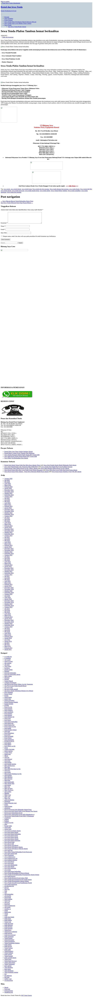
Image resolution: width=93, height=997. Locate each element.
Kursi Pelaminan (9, 733)
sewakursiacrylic (9, 886)
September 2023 (9, 534)
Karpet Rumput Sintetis (11, 702)
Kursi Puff (7, 734)
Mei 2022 (7, 560)
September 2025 (9, 495)
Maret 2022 (7, 563)
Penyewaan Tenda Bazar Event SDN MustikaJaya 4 (19, 814)
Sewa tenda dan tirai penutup (41, 189)
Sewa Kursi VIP (9, 844)
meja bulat (7, 761)
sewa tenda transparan (10, 884)
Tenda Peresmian (9, 940)
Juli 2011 (7, 643)
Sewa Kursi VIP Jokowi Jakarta (13, 847)
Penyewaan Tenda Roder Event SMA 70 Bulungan (19, 816)
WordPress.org (8, 992)
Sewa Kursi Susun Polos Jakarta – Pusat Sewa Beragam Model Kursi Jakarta (26, 471)
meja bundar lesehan (10, 764)
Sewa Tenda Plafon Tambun (59, 190)
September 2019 (9, 605)
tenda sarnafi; (8, 954)
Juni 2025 (7, 500)
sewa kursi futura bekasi (11, 832)
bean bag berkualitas (10, 673)
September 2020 (9, 592)
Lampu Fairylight (9, 749)
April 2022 (7, 561)
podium (6, 819)
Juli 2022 (7, 557)
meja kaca (7, 770)
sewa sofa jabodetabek (10, 865)
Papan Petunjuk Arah (10, 803)
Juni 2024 (7, 519)
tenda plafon (7, 944)
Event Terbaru (8, 20)
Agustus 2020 (8, 594)
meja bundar (7, 762)
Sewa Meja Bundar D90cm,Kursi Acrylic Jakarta (55, 468)
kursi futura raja (8, 723)
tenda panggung (9, 936)
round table (7, 827)
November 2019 (9, 602)
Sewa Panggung (9, 855)
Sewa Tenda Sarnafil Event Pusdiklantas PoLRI (18, 883)
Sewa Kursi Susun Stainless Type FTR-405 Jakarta (66, 471)
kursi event (7, 718)
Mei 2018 (7, 631)
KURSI (6, 705)
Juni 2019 (7, 610)
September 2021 (9, 573)
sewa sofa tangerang (10, 868)
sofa (5, 892)
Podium (6, 821)
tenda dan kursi (8, 923)
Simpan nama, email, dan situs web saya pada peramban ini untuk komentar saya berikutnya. (29, 236)
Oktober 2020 (8, 591)
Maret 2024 (7, 524)
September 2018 (9, 625)
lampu (6, 747)
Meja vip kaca (8, 788)
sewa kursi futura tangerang (12, 840)
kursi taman (7, 743)
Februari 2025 (8, 506)
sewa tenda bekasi (16, 189)
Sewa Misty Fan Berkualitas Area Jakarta (16, 458)
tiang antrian (7, 966)
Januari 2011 (8, 649)
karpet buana (8, 697)
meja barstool (8, 759)
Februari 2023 (8, 545)
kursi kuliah (7, 728)
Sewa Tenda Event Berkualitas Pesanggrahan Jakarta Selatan (21, 874)
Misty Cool (7, 795)
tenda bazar (7, 918)
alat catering (7, 663)
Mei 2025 (7, 501)
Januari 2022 (8, 566)
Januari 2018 (8, 638)
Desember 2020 (8, 587)
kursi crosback (8, 710)
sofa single (7, 907)
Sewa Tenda (7, 25)
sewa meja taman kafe (10, 853)
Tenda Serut (7, 959)
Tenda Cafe (7, 922)
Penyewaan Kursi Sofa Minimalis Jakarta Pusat (17, 809)
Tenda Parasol (8, 938)
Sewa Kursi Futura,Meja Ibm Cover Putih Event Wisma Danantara (23, 470)
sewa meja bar (8, 850)
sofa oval (7, 902)
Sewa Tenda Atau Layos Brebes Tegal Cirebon (17, 23)
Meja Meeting (8, 777)
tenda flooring (8, 927)
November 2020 (9, 589)
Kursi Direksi (8, 713)
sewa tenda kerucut (9, 876)
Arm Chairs (7, 666)
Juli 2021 (7, 576)
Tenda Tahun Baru (9, 962)
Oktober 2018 (8, 623)
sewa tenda (7, 189)
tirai (5, 974)
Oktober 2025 (8, 493)
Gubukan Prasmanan (10, 682)
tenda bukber (8, 920)
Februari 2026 (8, 487)
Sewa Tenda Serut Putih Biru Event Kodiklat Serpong (56, 467)
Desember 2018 (8, 620)
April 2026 (7, 483)
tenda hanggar (8, 928)
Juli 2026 (7, 480)
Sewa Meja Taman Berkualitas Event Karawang (18, 852)
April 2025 (7, 503)
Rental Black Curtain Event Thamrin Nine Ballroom (19, 453)
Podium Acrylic (8, 822)
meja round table (9, 782)
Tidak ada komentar (7, 37)
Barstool (6, 671)
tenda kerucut (8, 933)
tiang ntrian (7, 969)
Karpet (6, 695)
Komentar (4, 223)
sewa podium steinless (10, 860)
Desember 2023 (8, 529)
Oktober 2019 (8, 604)
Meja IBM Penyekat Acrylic (12, 769)
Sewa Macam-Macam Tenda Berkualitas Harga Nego (17, 201)
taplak (6, 910)
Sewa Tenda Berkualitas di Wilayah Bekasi (16, 873)
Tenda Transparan (9, 964)
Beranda (6, 17)
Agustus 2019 (8, 607)
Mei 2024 (7, 521)
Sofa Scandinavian (9, 905)
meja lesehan (8, 775)
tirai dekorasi (8, 975)
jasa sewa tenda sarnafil (11, 689)
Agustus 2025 (8, 496)
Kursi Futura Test (9, 725)
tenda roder (7, 949)
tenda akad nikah (9, 917)
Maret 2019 (7, 615)
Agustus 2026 (8, 478)
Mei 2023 (7, 540)
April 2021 (7, 581)
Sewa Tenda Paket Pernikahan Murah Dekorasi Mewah (20, 22)
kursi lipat (7, 731)
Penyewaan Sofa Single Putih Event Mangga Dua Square (20, 811)
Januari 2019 (8, 618)
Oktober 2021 (8, 571)
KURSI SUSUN (9, 741)
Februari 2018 (8, 636)
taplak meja (7, 912)
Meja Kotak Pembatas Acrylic (13, 774)
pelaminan (7, 808)
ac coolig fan (8, 656)
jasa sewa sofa (8, 687)
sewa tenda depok (74, 189)
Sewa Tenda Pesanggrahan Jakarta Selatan (16, 881)
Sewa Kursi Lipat (9, 842)
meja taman (7, 785)
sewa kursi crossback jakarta (12, 831)
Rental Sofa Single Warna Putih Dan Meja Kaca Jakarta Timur (22, 465)
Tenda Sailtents (8, 953)
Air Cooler (7, 660)
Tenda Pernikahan (9, 941)
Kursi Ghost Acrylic (10, 726)
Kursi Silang (8, 738)
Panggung (7, 801)
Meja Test (7, 787)
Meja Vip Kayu (8, 790)
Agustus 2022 (8, 555)
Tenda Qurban (8, 948)
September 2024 (9, 514)
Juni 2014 (7, 640)
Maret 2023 (7, 543)
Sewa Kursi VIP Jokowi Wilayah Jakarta (16, 848)
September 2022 (9, 553)
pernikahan (7, 817)
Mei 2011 (7, 644)
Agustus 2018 (8, 626)
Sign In (6, 887)
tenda (5, 915)
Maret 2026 (7, 485)
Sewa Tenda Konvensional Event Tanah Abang (18, 879)
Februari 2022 (8, 565)
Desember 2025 (8, 490)
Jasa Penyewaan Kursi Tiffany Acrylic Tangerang (18, 684)
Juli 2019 (7, 609)
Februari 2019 (8, 617)
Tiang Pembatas (8, 970)
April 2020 (7, 597)
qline (5, 824)
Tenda (6, 914)
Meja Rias (7, 780)
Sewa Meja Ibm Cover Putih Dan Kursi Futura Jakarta (61, 470)
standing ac (7, 909)
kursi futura (7, 720)
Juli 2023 (7, 537)
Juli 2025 (7, 498)
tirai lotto (6, 977)
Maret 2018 (7, 635)
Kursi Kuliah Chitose (10, 730)
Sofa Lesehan (8, 899)
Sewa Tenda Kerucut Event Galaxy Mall (16, 878)
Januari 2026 (8, 488)
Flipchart (6, 678)
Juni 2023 (7, 539)
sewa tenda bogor (27, 189)
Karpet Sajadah (8, 704)
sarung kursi (7, 829)
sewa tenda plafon (45, 190)
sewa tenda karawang (18, 190)
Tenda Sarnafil (8, 956)
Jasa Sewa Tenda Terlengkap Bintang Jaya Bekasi (18, 691)
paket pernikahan (9, 800)
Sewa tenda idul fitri (86, 189)
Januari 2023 (8, 547)
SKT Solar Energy (26, 995)
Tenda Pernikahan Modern (12, 943)
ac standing (7, 658)
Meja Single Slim (9, 783)
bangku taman (8, 669)
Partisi (6, 804)
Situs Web (4, 233)
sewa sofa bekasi (9, 861)
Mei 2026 (7, 482)
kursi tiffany (7, 744)
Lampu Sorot (8, 752)
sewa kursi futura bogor (11, 835)
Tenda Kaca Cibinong (10, 931)
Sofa (5, 891)
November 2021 (9, 570)
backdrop (7, 668)
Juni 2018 (7, 630)
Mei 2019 (7, 612)
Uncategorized (8, 980)
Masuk (6, 987)
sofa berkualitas (8, 894)
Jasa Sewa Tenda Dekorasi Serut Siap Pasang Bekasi (17, 203)
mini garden (7, 791)
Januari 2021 (8, 586)
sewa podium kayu (9, 857)
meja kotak (7, 772)
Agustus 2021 (8, 574)
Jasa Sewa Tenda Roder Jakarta (17, 26)
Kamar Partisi (8, 694)
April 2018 (7, 633)
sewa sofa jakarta (9, 866)
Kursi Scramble (8, 736)
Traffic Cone (8, 979)
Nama (3, 226)
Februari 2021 (8, 584)
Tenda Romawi (8, 951)
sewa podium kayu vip (10, 858)
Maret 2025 (7, 504)
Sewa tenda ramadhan (74, 190)
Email (3, 229)
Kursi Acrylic (8, 707)
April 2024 (7, 522)
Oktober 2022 (8, 552)
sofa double (7, 896)
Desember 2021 (8, 568)
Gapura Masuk (8, 681)
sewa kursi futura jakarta (11, 839)
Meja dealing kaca (9, 765)
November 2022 (9, 550)
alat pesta (7, 664)
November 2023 (9, 530)
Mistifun (6, 793)
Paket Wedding (8, 18)
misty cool (7, 796)
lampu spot (7, 754)
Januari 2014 (8, 641)
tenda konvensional (9, 935)
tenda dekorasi (8, 925)
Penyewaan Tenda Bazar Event (13, 813)
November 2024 (9, 511)
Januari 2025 (8, 508)
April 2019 (7, 613)
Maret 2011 (7, 646)
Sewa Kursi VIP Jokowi (11, 845)
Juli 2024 (7, 517)
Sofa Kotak (7, 897)
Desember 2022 (8, 548)
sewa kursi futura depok (11, 837)
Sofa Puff (7, 904)
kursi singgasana (9, 739)
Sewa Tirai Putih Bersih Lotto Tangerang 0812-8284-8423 (21, 467)
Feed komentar (8, 990)
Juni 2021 (7, 578)
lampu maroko (8, 751)
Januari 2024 (8, 527)
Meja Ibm (7, 767)
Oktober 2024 (8, 513)
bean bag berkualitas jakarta (12, 674)
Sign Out (7, 889)
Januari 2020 (8, 599)
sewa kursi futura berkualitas (12, 834)
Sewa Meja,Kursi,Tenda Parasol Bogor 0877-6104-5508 (20, 456)
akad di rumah (8, 661)
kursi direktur (8, 715)
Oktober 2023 (8, 532)
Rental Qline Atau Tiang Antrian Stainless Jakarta (18, 451)
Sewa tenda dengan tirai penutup (59, 189)
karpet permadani (9, 700)
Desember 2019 (8, 600)
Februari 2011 (8, 648)
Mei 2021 (7, 579)
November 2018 (9, 622)
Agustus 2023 (8, 535)
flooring (6, 679)
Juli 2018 (7, 628)
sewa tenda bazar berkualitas (12, 871)
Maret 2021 (7, 583)
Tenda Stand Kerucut (10, 961)
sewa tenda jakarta (6, 190)
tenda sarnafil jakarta (10, 957)
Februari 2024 (8, 526)
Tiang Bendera (8, 967)
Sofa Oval (7, 901)
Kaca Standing (8, 692)
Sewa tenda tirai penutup (14, 192)
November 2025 (9, 491)
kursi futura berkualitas (10, 721)
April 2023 (7, 542)
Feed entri (7, 989)
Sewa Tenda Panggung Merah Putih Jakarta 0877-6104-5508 (21, 455)
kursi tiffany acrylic (9, 746)
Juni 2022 (7, 558)
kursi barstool (8, 708)
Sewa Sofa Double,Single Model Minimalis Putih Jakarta (60, 465)
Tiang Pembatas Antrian (11, 972)
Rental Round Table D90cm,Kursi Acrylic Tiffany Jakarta (21, 468)
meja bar (6, 757)
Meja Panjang (8, 778)
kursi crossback (8, 712)
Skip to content (5, 1)
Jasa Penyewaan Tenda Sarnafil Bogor (15, 686)
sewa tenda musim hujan (32, 190)
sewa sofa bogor (9, 863)
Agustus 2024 (8, 516)
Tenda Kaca (7, 930)
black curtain (8, 676)
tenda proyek (8, 946)
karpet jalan (7, 699)
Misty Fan (7, 798)
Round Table (8, 826)
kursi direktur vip (9, 717)
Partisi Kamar (8, 806)
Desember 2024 (8, 509)
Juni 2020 (7, 596)
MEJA (6, 756)
